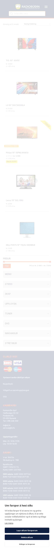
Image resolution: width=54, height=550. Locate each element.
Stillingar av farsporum (27, 544)
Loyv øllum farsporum (27, 530)
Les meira (9, 523)
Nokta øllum (27, 537)
